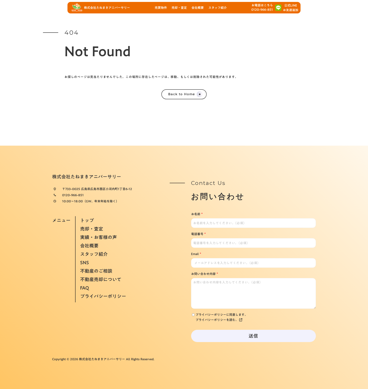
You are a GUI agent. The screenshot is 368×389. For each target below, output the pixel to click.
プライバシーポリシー (103, 296)
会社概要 (89, 245)
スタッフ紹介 (94, 254)
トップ (87, 220)
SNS (84, 262)
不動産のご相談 (96, 271)
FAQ (84, 287)
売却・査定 (91, 228)
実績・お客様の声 (98, 237)
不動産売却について (101, 279)
